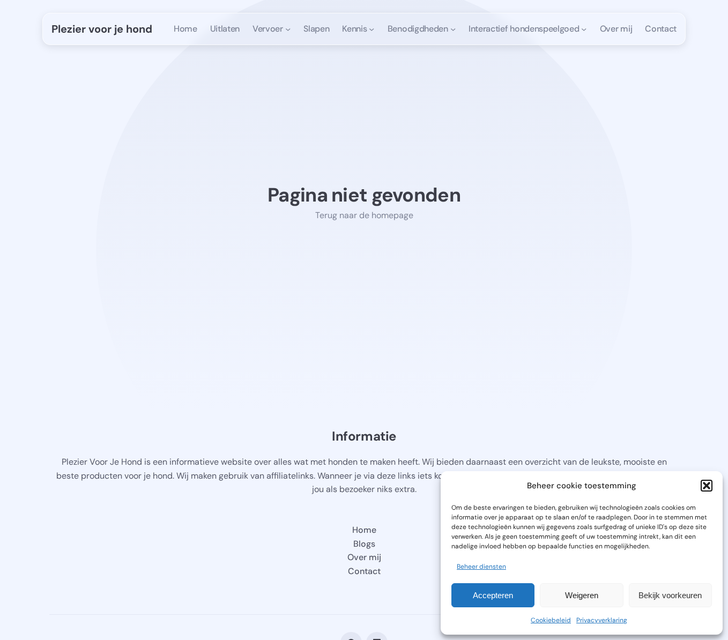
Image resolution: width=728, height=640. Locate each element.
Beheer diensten (481, 566)
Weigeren (581, 595)
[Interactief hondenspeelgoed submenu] (583, 29)
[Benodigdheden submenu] (453, 29)
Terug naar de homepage (364, 215)
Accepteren (493, 595)
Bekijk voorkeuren (670, 595)
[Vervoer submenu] (288, 29)
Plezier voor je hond (101, 29)
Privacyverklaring (601, 620)
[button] (706, 485)
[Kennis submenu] (371, 29)
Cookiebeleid (551, 620)
